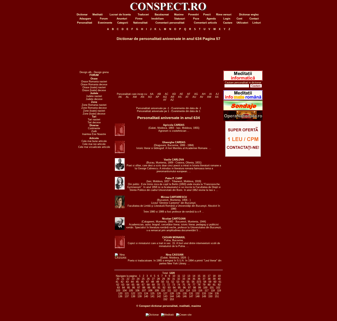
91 (159, 287)
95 (179, 287)
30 (168, 278)
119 (219, 290)
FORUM (94, 75)
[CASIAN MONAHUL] (120, 247)
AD (174, 94)
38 (209, 278)
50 (163, 281)
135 (217, 293)
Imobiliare (157, 18)
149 (204, 296)
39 (214, 278)
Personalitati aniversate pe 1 (153, 111)
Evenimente (105, 22)
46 (142, 281)
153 (172, 299)
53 (178, 281)
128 (172, 293)
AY (165, 99)
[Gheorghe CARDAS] (120, 152)
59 (210, 281)
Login (226, 18)
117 (206, 290)
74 (178, 284)
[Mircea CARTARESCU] (120, 207)
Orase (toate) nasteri (94, 87)
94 (174, 287)
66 (138, 284)
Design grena (101, 72)
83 (118, 287)
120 (120, 293)
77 (194, 284)
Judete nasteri (94, 96)
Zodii (94, 131)
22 (128, 278)
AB (159, 94)
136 (120, 296)
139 (139, 296)
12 (184, 275)
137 (126, 296)
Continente (94, 128)
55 (188, 281)
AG (196, 94)
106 (137, 290)
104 (124, 290)
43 (127, 281)
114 (188, 290)
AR (172, 96)
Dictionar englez (249, 14)
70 (158, 284)
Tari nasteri (94, 119)
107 (144, 290)
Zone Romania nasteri (94, 104)
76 (189, 284)
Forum (104, 18)
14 (194, 275)
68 (148, 284)
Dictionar (82, 14)
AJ (217, 94)
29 (163, 278)
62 (118, 284)
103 (118, 290)
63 (123, 284)
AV (201, 96)
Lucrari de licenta (120, 14)
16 (204, 275)
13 (189, 275)
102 (218, 287)
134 (210, 293)
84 (123, 287)
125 (152, 293)
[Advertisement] (94, 50)
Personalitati (84, 22)
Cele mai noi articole (94, 144)
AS (179, 96)
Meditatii (97, 14)
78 (199, 284)
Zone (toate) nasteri (94, 110)
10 (174, 275)
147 (191, 296)
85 (128, 287)
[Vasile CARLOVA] (120, 169)
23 (133, 278)
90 (154, 287)
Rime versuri (223, 14)
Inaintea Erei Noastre (94, 134)
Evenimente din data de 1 (185, 111)
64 (128, 284)
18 (214, 275)
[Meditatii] (243, 79)
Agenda (211, 18)
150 (210, 296)
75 (184, 284)
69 (153, 284)
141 (152, 296)
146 (184, 296)
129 (178, 293)
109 (157, 290)
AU (194, 96)
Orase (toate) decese (94, 90)
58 (205, 281)
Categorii (122, 22)
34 (189, 278)
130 (184, 293)
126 (159, 293)
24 (138, 278)
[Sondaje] (243, 109)
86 (133, 287)
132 (197, 293)
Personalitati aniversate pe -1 (153, 108)
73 (173, 284)
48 (152, 281)
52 (173, 281)
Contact (254, 18)
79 (204, 284)
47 (147, 281)
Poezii (207, 14)
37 (204, 278)
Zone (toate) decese (94, 113)
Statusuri (179, 18)
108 (150, 290)
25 (143, 278)
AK (120, 96)
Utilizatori (242, 22)
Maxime (179, 14)
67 (143, 284)
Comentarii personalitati (169, 22)
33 (184, 278)
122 (133, 293)
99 (199, 287)
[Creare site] (243, 155)
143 (165, 296)
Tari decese (94, 122)
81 (214, 284)
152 (165, 299)
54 (183, 281)
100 (205, 287)
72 (168, 284)
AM (134, 96)
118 (213, 290)
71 (163, 284)
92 (164, 287)
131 (191, 293)
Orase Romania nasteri (94, 81)
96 (184, 287)
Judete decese (94, 99)
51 (168, 281)
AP (157, 96)
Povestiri (193, 14)
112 (175, 290)
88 (144, 287)
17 (209, 275)
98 (194, 287)
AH (203, 94)
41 (117, 281)
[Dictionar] (152, 314)
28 (158, 278)
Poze (196, 18)
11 (179, 275)
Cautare (227, 22)
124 (146, 293)
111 (169, 290)
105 (131, 290)
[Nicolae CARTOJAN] (120, 229)
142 (159, 296)
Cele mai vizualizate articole (94, 147)
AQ (164, 96)
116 (200, 290)
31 (173, 278)
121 (126, 293)
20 (118, 278)
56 (193, 281)
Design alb (85, 72)
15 (199, 275)
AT (187, 96)
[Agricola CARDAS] (120, 135)
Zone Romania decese (94, 107)
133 (204, 293)
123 (139, 293)
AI (210, 94)
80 (209, 284)
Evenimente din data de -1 (186, 108)
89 (149, 287)
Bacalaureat (162, 14)
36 (199, 278)
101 (212, 287)
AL (127, 96)
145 (178, 296)
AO (149, 96)
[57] (199, 281)
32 (178, 278)
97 (189, 287)
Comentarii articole (205, 22)
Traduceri (143, 14)
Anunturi (122, 18)
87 (139, 287)
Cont (239, 18)
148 (197, 296)
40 (219, 278)
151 (217, 296)
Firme (138, 18)
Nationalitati (140, 22)
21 (123, 278)
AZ (172, 99)
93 (169, 287)
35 (194, 278)
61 (220, 281)
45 (137, 281)
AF (188, 94)
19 (219, 275)
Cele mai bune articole (94, 141)
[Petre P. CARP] (120, 188)
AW (209, 96)
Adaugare (85, 18)
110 (163, 290)
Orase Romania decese (94, 84)
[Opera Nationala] (243, 119)
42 (122, 281)
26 (148, 278)
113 (181, 290)
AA (151, 94)
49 (157, 281)
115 (194, 290)
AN (142, 96)
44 (132, 281)
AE (181, 94)
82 (219, 284)
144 (172, 296)
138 (133, 296)
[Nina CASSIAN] (120, 257)
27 (153, 278)
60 (215, 281)
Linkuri (256, 22)
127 (165, 293)
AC (166, 94)
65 (133, 284)
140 (146, 296)
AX (217, 96)
